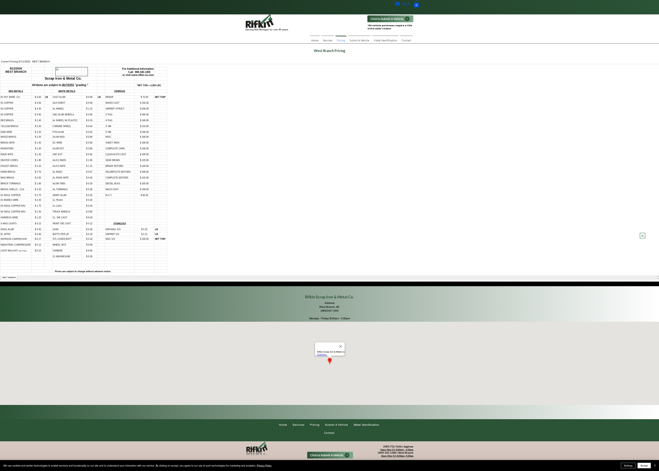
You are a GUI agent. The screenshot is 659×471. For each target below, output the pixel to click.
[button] (416, 4)
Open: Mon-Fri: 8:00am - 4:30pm (396, 449)
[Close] (655, 465)
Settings (628, 465)
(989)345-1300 (330, 310)
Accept (644, 465)
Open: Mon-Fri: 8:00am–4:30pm (397, 455)
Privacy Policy (264, 465)
